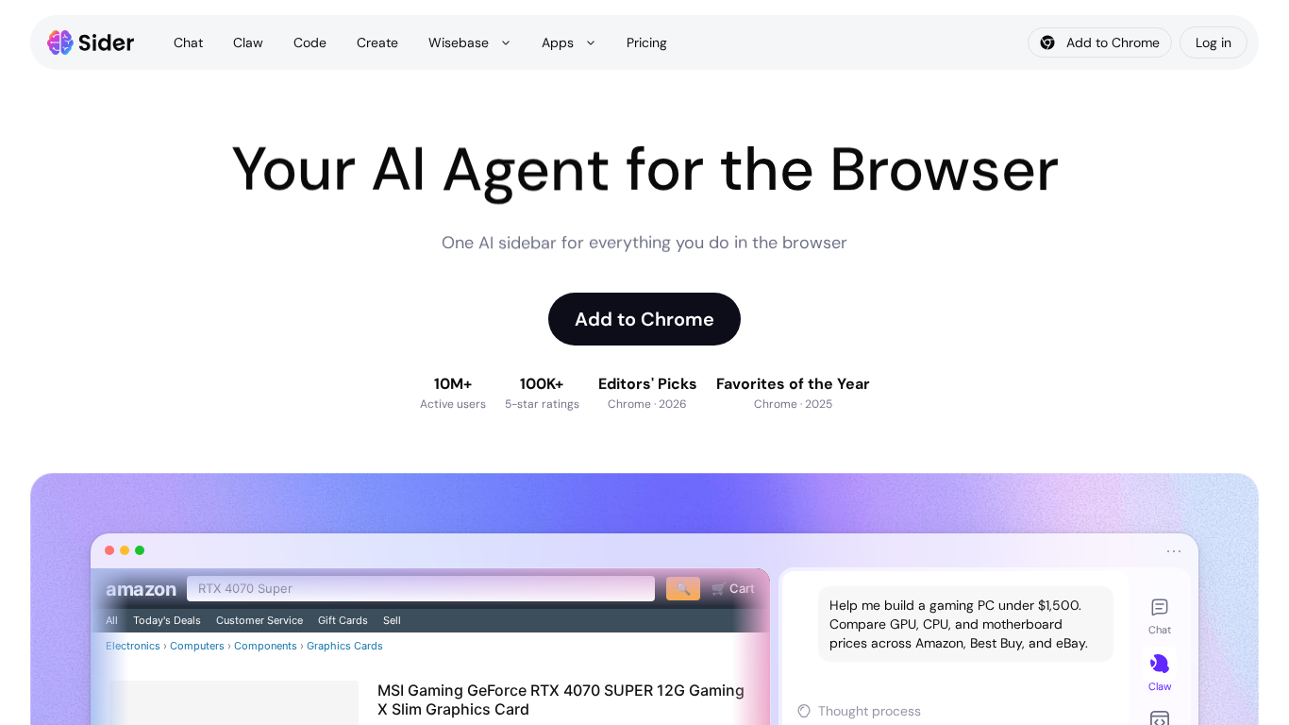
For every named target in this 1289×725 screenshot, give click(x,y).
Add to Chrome (644, 319)
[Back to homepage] (91, 42)
